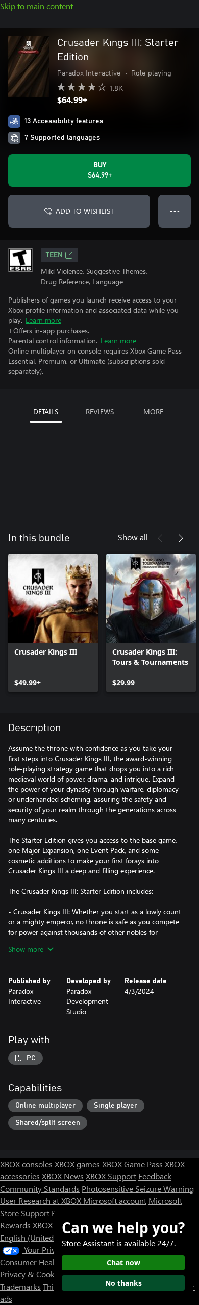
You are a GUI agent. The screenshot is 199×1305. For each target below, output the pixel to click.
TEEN (54, 255)
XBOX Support (111, 1176)
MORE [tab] (153, 411)
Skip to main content (36, 6)
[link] (53, 623)
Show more (25, 949)
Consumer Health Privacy (44, 1262)
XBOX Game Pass (132, 1164)
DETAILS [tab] (45, 411)
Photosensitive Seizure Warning (138, 1188)
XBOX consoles (26, 1164)
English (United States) (40, 1237)
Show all (133, 537)
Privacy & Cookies (32, 1274)
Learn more (43, 320)
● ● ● (175, 211)
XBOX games (77, 1164)
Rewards (15, 1225)
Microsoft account (114, 1200)
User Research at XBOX (41, 1200)
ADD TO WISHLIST (85, 211)
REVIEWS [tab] (100, 411)
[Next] (180, 538)
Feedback (154, 1176)
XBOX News (63, 1176)
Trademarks (20, 1286)
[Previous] (160, 538)
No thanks (123, 1283)
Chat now (123, 1262)
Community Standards (40, 1188)
